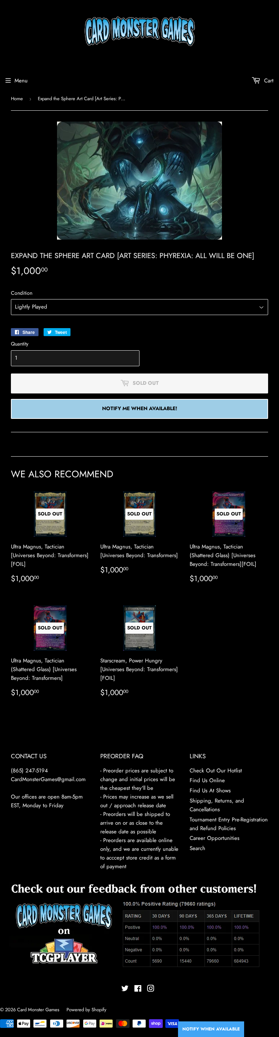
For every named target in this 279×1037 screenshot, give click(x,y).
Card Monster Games (38, 1009)
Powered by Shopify (86, 1009)
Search (197, 848)
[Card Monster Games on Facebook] (138, 989)
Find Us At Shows (210, 791)
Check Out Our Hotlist (216, 771)
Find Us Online (207, 780)
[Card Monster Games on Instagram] (150, 989)
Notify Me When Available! (139, 408)
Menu (21, 81)
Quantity (19, 343)
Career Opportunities (214, 838)
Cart (268, 81)
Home (17, 98)
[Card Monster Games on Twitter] (125, 989)
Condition (21, 293)
